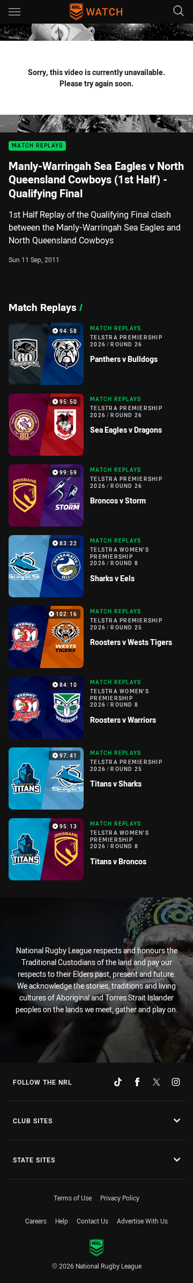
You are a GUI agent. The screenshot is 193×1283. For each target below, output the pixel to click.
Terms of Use (73, 1197)
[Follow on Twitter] (156, 1082)
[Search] (178, 11)
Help (61, 1221)
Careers (36, 1221)
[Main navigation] (14, 12)
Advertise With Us (142, 1221)
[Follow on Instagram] (176, 1082)
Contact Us (92, 1221)
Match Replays (37, 146)
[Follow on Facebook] (137, 1082)
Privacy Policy (119, 1197)
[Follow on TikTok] (118, 1082)
